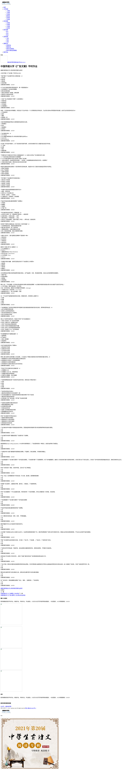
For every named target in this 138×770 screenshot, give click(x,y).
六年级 (8, 19)
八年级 (8, 26)
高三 (7, 34)
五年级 (8, 17)
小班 (7, 38)
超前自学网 (10, 62)
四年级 (8, 16)
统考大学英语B (10, 48)
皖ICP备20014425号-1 (30, 708)
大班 (7, 41)
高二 (7, 33)
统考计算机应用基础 (11, 50)
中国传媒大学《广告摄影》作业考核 (10, 593)
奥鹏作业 (5, 43)
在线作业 (8, 45)
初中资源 (5, 21)
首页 (4, 7)
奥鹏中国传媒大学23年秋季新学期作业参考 (11, 588)
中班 (7, 40)
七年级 (8, 24)
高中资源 (5, 29)
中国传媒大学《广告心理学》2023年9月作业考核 (13, 595)
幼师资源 (5, 36)
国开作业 (5, 52)
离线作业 (8, 47)
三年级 (8, 14)
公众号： (3, 706)
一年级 (8, 10)
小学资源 (5, 9)
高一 (7, 31)
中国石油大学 (16, 62)
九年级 (8, 28)
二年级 (8, 12)
